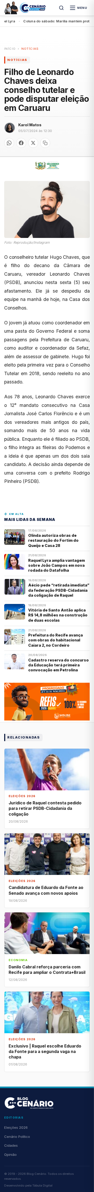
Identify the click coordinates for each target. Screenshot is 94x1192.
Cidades (11, 1145)
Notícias (30, 49)
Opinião (10, 1154)
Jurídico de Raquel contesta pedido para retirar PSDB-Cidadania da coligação (45, 808)
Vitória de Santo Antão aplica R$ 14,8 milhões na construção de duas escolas (57, 615)
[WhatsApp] (9, 143)
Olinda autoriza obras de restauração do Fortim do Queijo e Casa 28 (53, 540)
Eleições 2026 (16, 1127)
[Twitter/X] (33, 143)
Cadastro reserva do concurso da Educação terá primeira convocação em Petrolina (58, 665)
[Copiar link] (45, 143)
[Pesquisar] (61, 8)
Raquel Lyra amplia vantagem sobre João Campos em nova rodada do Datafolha (56, 565)
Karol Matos (30, 125)
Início (10, 49)
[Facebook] (21, 143)
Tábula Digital (42, 1185)
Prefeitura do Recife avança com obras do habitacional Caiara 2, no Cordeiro (55, 640)
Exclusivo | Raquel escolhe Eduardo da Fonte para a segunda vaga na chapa (45, 1051)
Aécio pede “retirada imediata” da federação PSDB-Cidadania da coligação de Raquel (58, 590)
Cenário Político (17, 1136)
